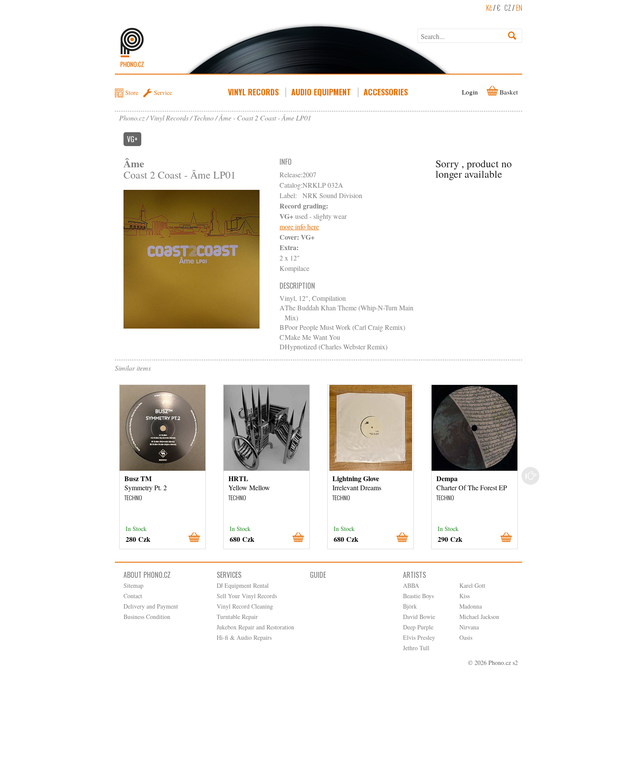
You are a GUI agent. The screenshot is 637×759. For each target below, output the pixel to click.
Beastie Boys (418, 596)
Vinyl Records (253, 92)
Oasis (465, 637)
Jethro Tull (416, 648)
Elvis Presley (419, 637)
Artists (414, 574)
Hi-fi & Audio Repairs (244, 637)
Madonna (470, 606)
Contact (133, 596)
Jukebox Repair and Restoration (255, 627)
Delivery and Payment (151, 606)
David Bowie (419, 616)
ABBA (411, 585)
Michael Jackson (479, 616)
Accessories (386, 92)
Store (131, 92)
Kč (489, 8)
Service (163, 92)
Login (470, 92)
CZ (507, 8)
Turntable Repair (237, 616)
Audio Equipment (321, 92)
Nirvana (469, 627)
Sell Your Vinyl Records (247, 596)
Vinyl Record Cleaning (245, 606)
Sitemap (133, 585)
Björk (410, 606)
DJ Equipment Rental (243, 585)
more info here (299, 226)
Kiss (464, 596)
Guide (318, 574)
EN (519, 8)
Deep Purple (418, 627)
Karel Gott (472, 585)
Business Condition (147, 616)
